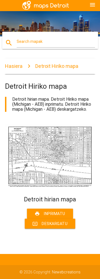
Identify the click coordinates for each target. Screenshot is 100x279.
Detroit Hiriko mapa (56, 66)
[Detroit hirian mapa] (50, 186)
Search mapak (29, 41)
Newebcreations (66, 272)
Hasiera (13, 66)
